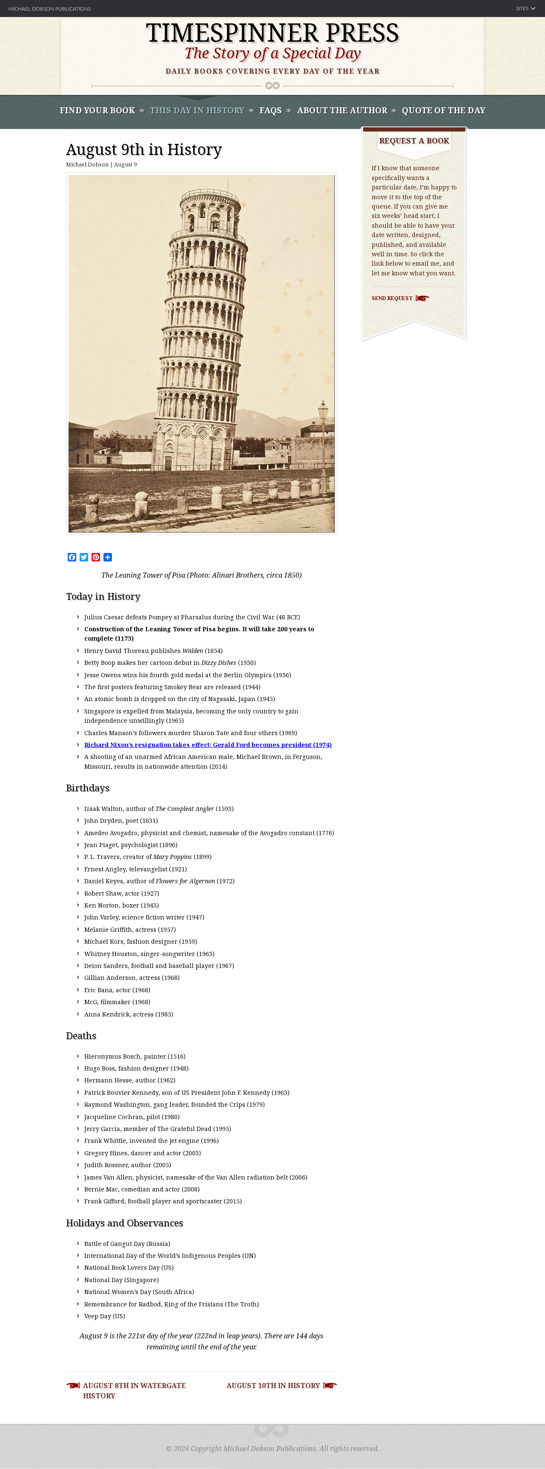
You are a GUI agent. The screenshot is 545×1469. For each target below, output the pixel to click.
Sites (522, 8)
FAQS (270, 110)
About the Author (342, 110)
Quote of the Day (443, 110)
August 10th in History (273, 1385)
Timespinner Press (272, 32)
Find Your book (97, 110)
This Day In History (197, 110)
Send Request (392, 298)
